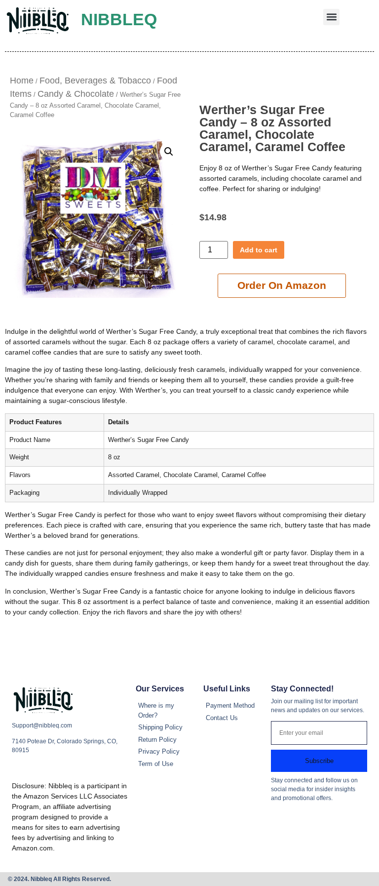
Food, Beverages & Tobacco (95, 80)
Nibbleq (119, 19)
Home (22, 80)
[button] (331, 17)
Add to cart (258, 250)
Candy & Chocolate (76, 94)
